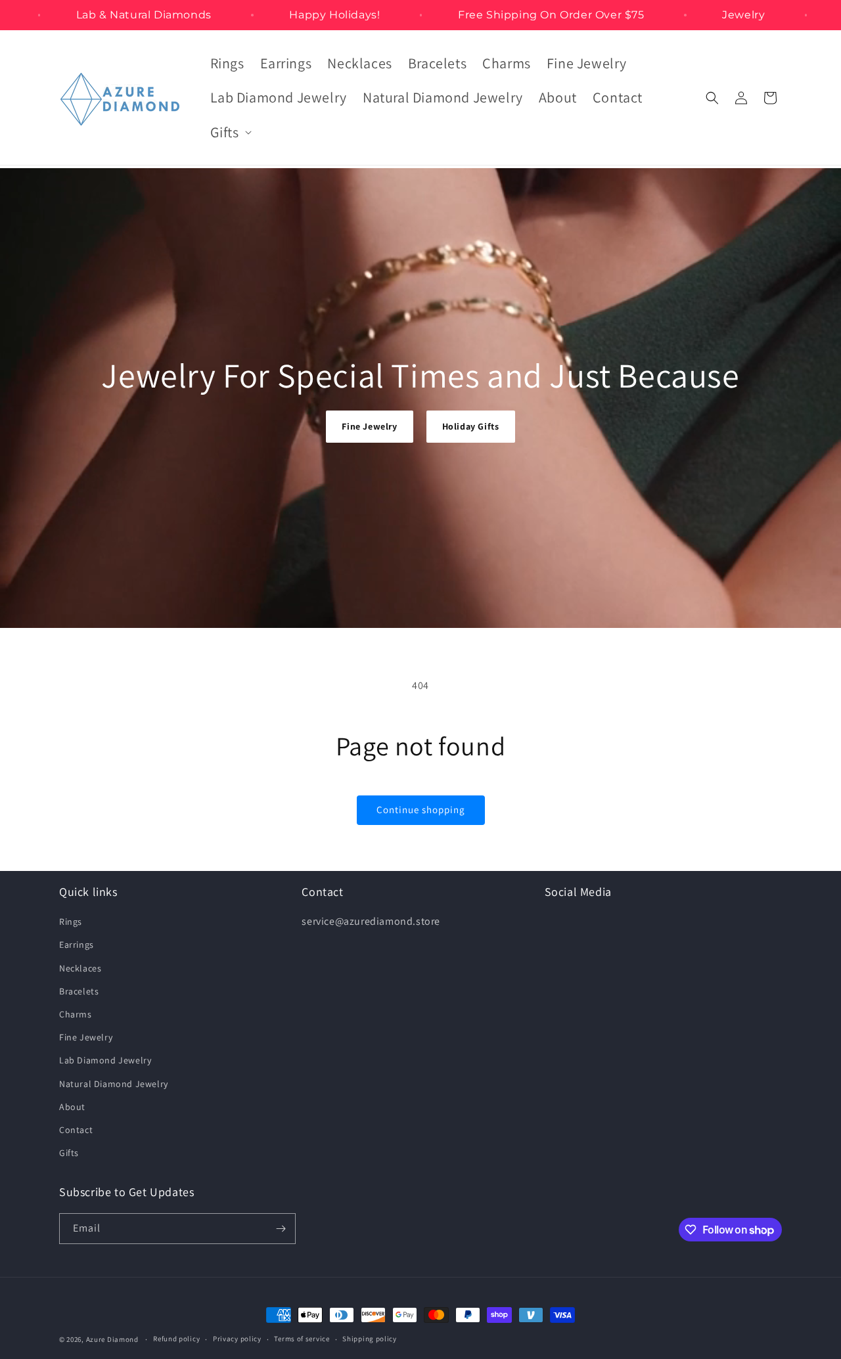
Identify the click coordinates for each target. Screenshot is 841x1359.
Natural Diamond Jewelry (113, 1084)
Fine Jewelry (369, 426)
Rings (70, 921)
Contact (76, 1130)
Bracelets (79, 991)
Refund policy (176, 1338)
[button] (229, 132)
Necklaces (80, 968)
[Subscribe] (280, 1228)
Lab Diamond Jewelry (105, 1060)
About (72, 1107)
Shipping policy (369, 1338)
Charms (75, 1014)
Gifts (69, 1153)
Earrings (76, 944)
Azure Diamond (112, 1339)
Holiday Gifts (470, 426)
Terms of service (301, 1338)
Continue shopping (420, 809)
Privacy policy (237, 1338)
